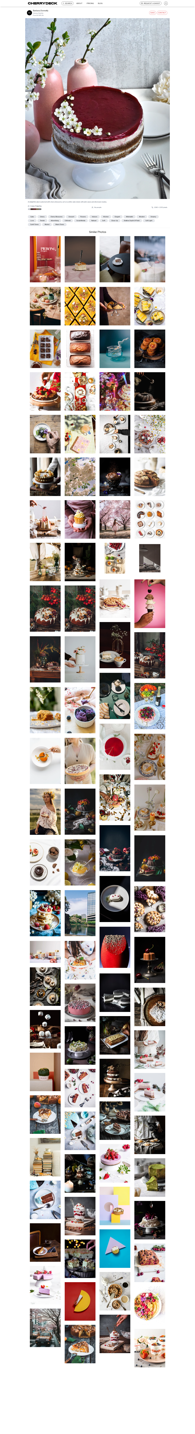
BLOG (100, 3)
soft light (149, 220)
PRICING (90, 3)
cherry (42, 217)
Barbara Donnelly (40, 10)
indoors (94, 217)
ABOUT (79, 3)
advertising (55, 220)
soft (103, 220)
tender (42, 220)
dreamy (153, 217)
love (32, 220)
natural (93, 220)
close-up (114, 220)
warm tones (59, 224)
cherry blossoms (56, 217)
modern (142, 217)
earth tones (34, 224)
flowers (83, 217)
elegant (117, 217)
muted (47, 224)
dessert (71, 217)
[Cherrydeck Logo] (41, 3)
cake (32, 217)
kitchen (106, 217)
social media (80, 220)
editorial (67, 220)
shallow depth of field (131, 220)
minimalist (129, 217)
